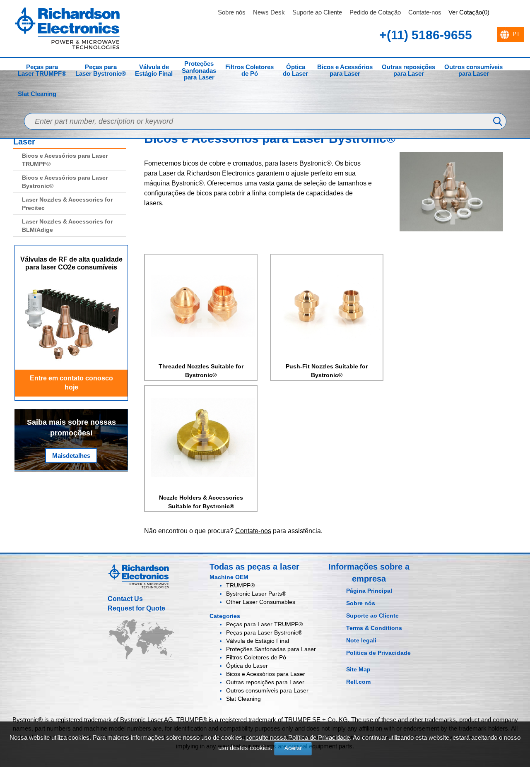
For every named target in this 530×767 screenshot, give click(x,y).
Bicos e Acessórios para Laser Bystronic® (65, 181)
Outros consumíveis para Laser (473, 70)
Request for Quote (136, 608)
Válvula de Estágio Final (154, 70)
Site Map (358, 669)
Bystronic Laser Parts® (256, 593)
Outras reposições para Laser (408, 70)
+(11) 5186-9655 (425, 35)
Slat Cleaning (37, 93)
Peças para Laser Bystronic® (100, 70)
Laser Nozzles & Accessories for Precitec (67, 203)
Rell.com (358, 681)
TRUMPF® (240, 585)
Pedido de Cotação (375, 12)
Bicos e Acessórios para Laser (345, 70)
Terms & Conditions (374, 628)
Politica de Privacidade (378, 652)
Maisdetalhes (71, 455)
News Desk (269, 12)
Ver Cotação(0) (468, 12)
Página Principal (369, 590)
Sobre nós (232, 12)
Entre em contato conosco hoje (71, 383)
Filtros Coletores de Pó (249, 70)
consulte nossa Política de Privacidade (298, 737)
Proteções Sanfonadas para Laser (199, 70)
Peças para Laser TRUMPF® (42, 70)
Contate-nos (424, 12)
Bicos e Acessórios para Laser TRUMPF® (65, 159)
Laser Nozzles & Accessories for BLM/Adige (67, 225)
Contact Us (125, 598)
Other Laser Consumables (260, 602)
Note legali (361, 640)
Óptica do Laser (295, 70)
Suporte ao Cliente (317, 12)
